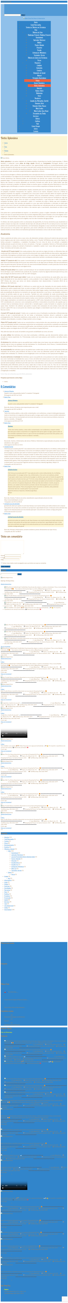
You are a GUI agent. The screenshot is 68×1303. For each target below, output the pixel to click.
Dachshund (39, 37)
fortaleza (6, 954)
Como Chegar (36, 126)
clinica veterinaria (21, 951)
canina (11, 951)
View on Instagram (6, 674)
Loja (37, 123)
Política (6, 894)
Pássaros (38, 63)
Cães (9, 851)
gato (16, 955)
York (57, 958)
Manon (39, 75)
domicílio (52, 951)
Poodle (39, 50)
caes (7, 951)
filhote (57, 951)
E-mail (3, 557)
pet (58, 955)
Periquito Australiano (39, 78)
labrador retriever (30, 955)
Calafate (39, 65)
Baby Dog (7, 397)
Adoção (6, 837)
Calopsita (39, 68)
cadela (2, 951)
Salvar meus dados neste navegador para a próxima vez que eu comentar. (24, 563)
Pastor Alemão (39, 45)
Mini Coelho (39, 108)
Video (6, 907)
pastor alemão (47, 955)
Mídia (6, 884)
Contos (6, 841)
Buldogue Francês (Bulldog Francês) (39, 35)
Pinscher (39, 47)
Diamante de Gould (39, 73)
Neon (39, 96)
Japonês (39, 88)
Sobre (36, 129)
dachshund (42, 951)
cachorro (61, 947)
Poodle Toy (14, 864)
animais (38, 948)
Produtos (7, 896)
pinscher (6, 958)
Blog (55, 948)
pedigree (54, 955)
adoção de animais (14, 948)
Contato (35, 131)
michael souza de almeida (12, 504)
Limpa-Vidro (39, 91)
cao (15, 951)
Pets (35, 30)
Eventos (6, 847)
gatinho (12, 955)
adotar (2, 948)
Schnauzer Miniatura (39, 53)
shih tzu (27, 958)
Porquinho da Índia (39, 113)
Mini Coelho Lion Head (41, 111)
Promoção (7, 898)
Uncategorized (8, 905)
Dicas (6, 843)
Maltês (39, 42)
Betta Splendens (39, 86)
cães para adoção (35, 951)
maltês (42, 955)
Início (36, 22)
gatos (20, 955)
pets (61, 955)
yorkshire (61, 958)
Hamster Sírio (39, 103)
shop (31, 958)
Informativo (8, 880)
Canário (39, 70)
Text (5, 903)
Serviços (36, 116)
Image (6, 876)
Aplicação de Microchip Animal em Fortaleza (17, 1003)
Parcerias (7, 890)
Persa (39, 60)
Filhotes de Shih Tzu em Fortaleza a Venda (25, 1015)
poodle (10, 958)
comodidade (28, 951)
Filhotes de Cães (37, 32)
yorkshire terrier (5, 960)
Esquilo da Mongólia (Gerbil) (39, 101)
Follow (2, 662)
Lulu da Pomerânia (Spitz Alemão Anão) (23, 857)
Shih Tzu (13, 868)
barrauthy (51, 948)
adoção (7, 948)
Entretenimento (9, 845)
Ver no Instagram (5, 646)
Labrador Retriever (39, 40)
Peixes (37, 80)
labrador (23, 955)
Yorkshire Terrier (39, 55)
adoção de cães (22, 948)
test (9, 878)
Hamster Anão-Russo (39, 106)
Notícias (6, 886)
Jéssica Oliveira (9, 391)
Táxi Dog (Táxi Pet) (10, 988)
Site (2, 559)
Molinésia (39, 93)
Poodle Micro (15, 862)
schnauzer (22, 958)
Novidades (7, 888)
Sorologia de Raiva (9, 996)
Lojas (5, 882)
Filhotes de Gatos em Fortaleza (37, 58)
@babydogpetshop (6, 584)
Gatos (10, 872)
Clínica (37, 118)
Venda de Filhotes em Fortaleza (36, 27)
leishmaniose (37, 955)
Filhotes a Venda (9, 849)
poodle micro (16, 958)
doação (47, 951)
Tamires (6, 411)
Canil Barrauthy (36, 25)
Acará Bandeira (39, 83)
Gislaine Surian (8, 446)
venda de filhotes (48, 957)
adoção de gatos (31, 948)
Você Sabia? (8, 909)
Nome (3, 555)
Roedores (38, 98)
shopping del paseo (37, 958)
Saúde (6, 900)
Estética (37, 121)
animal (44, 947)
